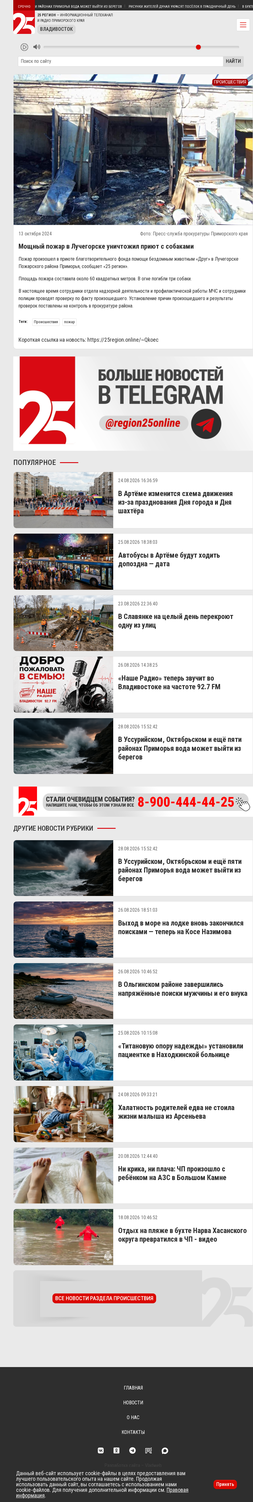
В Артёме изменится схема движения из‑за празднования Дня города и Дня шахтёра (175, 502)
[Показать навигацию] (243, 24)
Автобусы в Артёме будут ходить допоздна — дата (169, 559)
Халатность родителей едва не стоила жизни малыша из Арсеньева (176, 1112)
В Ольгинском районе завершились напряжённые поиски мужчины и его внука (182, 988)
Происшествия (46, 322)
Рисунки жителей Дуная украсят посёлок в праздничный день (148, 7)
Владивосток (56, 29)
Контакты (133, 1432)
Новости (133, 1403)
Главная (133, 1388)
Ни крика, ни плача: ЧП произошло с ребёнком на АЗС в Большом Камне (172, 1173)
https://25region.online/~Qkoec (123, 339)
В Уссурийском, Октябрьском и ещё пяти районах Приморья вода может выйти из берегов (180, 748)
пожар (69, 322)
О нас (133, 1417)
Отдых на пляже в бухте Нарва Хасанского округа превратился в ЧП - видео (182, 1235)
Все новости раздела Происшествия (104, 1298)
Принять (225, 1484)
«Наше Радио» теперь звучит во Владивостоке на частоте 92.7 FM (169, 682)
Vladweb (153, 1465)
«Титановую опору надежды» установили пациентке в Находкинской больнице (180, 1050)
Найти (233, 61)
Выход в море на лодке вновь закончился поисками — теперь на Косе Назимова (181, 927)
